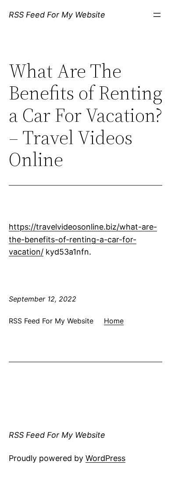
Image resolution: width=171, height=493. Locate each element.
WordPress (105, 458)
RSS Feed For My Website (57, 14)
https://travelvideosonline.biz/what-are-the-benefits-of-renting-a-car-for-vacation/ (83, 239)
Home (114, 320)
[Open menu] (157, 15)
